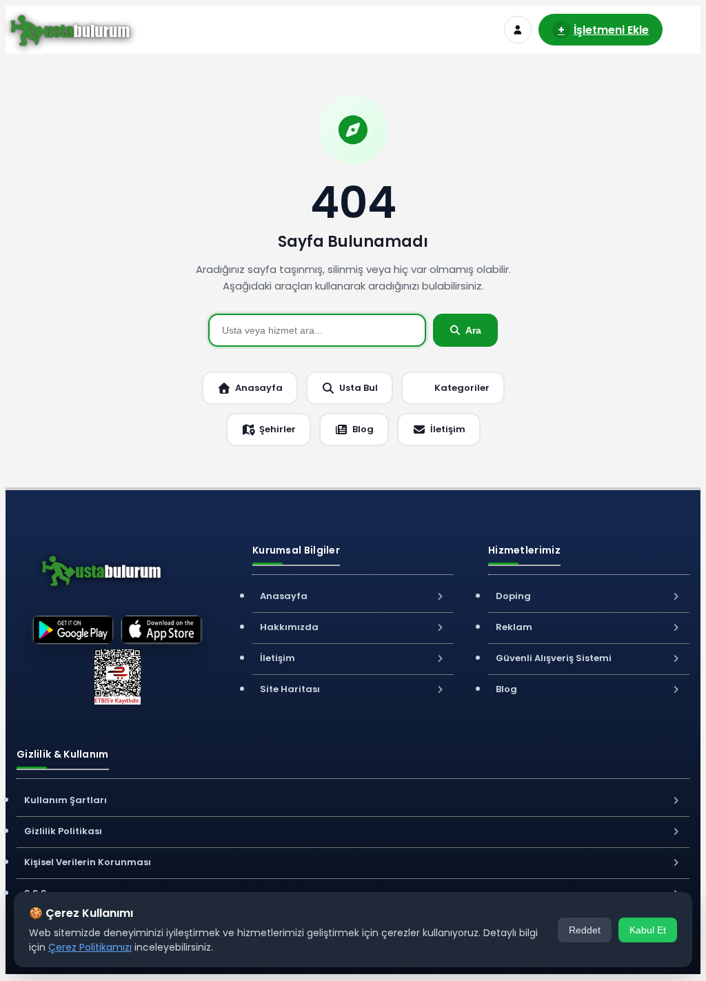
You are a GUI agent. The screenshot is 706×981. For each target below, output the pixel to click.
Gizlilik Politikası (63, 831)
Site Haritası (290, 689)
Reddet (585, 930)
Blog (363, 429)
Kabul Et (647, 930)
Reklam (514, 627)
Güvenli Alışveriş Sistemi (554, 658)
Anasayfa (259, 387)
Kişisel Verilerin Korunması (87, 862)
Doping (513, 596)
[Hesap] (518, 29)
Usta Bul (358, 387)
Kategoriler (462, 387)
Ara (473, 330)
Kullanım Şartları (65, 800)
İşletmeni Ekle (603, 30)
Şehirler (277, 429)
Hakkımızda (289, 627)
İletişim (447, 429)
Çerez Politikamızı (90, 947)
